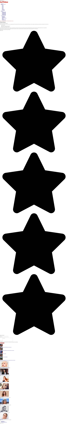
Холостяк (2, 4)
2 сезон (2, 5)
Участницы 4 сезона (4, 13)
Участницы (2, 11)
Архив (1, 15)
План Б (2, 18)
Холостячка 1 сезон (4, 19)
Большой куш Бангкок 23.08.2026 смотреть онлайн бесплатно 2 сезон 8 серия (7, 350)
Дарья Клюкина (1, 419)
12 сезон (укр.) (3, 10)
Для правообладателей (3, 421)
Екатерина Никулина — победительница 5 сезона (4, 367)
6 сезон (2, 7)
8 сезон (2, 8)
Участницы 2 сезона (4, 12)
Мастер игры (2, 3)
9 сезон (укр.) (3, 9)
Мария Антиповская (2, 389)
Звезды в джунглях (4, 17)
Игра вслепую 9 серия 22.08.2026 (3, 353)
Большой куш (3, 16)
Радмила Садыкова (1, 404)
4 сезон (2, 6)
